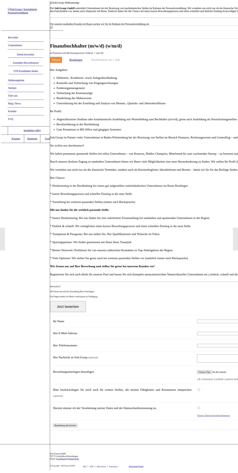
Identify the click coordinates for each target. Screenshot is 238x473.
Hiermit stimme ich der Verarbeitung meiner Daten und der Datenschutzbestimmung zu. (105, 408)
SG (102, 53)
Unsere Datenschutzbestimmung (213, 415)
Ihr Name (58, 321)
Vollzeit (89, 53)
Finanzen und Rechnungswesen (69, 53)
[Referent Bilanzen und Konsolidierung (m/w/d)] (235, 239)
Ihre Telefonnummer (65, 345)
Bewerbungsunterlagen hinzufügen (73, 371)
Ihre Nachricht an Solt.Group (75, 357)
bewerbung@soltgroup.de (67, 459)
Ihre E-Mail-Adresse (65, 333)
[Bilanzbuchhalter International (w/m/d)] (2, 239)
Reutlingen (75, 59)
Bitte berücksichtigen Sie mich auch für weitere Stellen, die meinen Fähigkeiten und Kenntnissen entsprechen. (122, 392)
